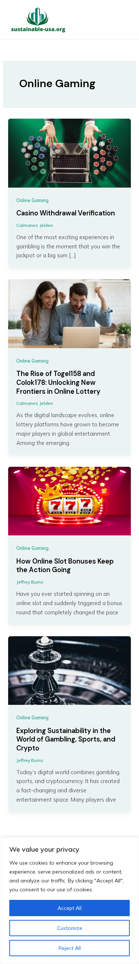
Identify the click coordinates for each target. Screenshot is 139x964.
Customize (69, 928)
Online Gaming (32, 200)
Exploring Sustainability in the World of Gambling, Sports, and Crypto (65, 739)
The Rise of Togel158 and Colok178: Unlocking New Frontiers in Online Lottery (58, 382)
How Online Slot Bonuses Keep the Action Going (65, 566)
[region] (69, 900)
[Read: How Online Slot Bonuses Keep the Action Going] (69, 500)
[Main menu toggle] (122, 19)
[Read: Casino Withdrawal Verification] (69, 152)
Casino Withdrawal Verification (65, 213)
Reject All (70, 948)
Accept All (69, 908)
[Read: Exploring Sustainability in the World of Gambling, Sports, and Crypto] (69, 669)
